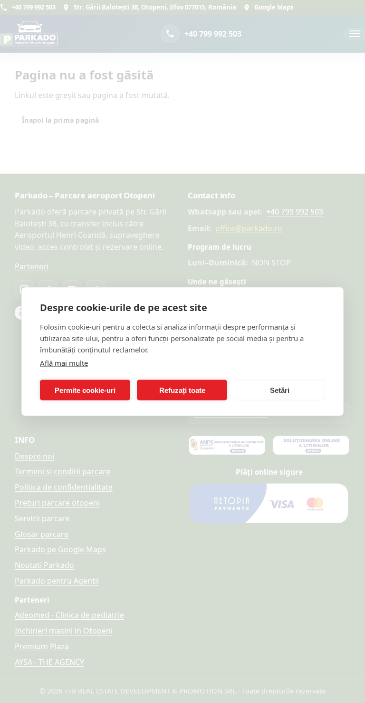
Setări (279, 390)
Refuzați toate (182, 390)
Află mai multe (64, 363)
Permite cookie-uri (85, 390)
